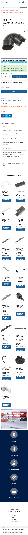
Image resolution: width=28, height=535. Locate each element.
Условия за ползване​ (14, 509)
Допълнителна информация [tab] (8, 123)
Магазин (7, 10)
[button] (24, 32)
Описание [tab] (4, 121)
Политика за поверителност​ (14, 513)
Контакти (14, 519)
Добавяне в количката (19, 76)
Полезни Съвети (14, 521)
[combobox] (3, 87)
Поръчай (14, 91)
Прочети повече (17, 533)
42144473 (5, 103)
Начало (3, 10)
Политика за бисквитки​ (14, 511)
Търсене (23, 7)
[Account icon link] (26, 2)
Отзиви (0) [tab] (4, 126)
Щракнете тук (14, 424)
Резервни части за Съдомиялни (14, 102)
